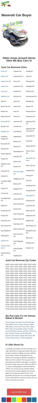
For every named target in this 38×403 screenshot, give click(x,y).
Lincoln (8, 331)
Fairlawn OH (4, 240)
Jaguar (32, 326)
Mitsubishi (14, 331)
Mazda (19, 331)
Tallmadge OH (30, 195)
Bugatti (22, 335)
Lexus (15, 326)
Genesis (17, 338)
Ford (22, 322)
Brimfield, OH (5, 131)
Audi (19, 326)
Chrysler (11, 333)
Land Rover (25, 331)
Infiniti (22, 333)
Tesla (31, 331)
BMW (11, 324)
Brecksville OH (5, 121)
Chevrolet (18, 322)
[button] (34, 3)
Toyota (8, 322)
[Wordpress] (34, 399)
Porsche (15, 324)
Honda (12, 322)
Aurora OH (4, 91)
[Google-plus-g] (24, 399)
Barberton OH (5, 96)
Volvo (27, 326)
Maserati (8, 335)
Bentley (20, 329)
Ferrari (23, 326)
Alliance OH (4, 76)
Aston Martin (15, 335)
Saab (12, 338)
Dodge (25, 329)
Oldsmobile (27, 333)
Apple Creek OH (6, 81)
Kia (35, 331)
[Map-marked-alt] (14, 399)
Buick (11, 329)
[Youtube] (9, 399)
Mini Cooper (28, 335)
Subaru (21, 324)
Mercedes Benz (30, 322)
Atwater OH (4, 86)
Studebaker (28, 338)
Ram (7, 333)
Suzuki (22, 338)
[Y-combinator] (19, 399)
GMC (7, 329)
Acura (15, 329)
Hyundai (30, 329)
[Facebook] (3, 399)
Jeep (7, 324)
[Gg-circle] (29, 399)
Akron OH (4, 71)
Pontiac (17, 333)
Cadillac (31, 324)
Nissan (26, 324)
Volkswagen (9, 326)
